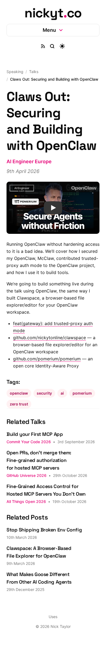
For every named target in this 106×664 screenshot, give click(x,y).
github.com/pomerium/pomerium (47, 369)
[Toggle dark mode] (60, 46)
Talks (33, 71)
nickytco (53, 13)
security (44, 403)
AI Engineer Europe (29, 167)
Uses (51, 626)
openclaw (19, 403)
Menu (47, 30)
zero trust (19, 414)
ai (62, 403)
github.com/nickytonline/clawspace (49, 347)
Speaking (15, 71)
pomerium (82, 403)
